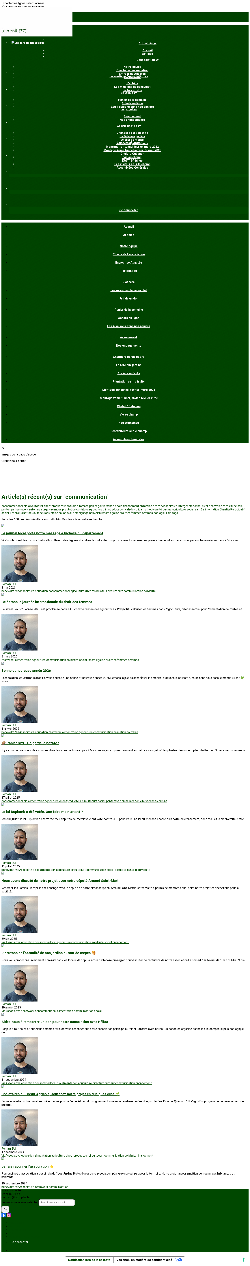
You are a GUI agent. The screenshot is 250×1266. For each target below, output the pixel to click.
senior (5, 513)
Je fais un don (132, 90)
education (118, 509)
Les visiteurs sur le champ (132, 164)
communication (134, 591)
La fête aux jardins (132, 136)
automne (35, 509)
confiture (82, 509)
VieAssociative (168, 506)
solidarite (140, 509)
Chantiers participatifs (132, 133)
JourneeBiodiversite (45, 513)
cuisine (167, 509)
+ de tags (171, 513)
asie (240, 506)
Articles (147, 54)
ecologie (159, 513)
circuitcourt (36, 506)
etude (233, 506)
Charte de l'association (132, 70)
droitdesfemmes (131, 513)
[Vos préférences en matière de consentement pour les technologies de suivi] (243, 1259)
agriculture (179, 509)
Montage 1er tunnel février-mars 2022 (132, 146)
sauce (63, 513)
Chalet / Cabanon (132, 153)
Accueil (148, 50)
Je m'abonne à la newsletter (19, 1202)
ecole (119, 506)
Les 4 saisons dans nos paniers (132, 107)
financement (131, 506)
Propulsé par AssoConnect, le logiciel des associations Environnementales (56, 1250)
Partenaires (128, 271)
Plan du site (16, 1223)
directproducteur (55, 506)
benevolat (216, 506)
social (191, 509)
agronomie (96, 509)
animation (146, 506)
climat (107, 509)
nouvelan (95, 513)
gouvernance (106, 506)
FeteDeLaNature (21, 513)
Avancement (132, 116)
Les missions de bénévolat (132, 87)
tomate (84, 506)
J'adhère (132, 83)
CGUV (12, 1233)
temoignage (81, 513)
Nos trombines (132, 160)
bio (26, 506)
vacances (55, 509)
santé (199, 509)
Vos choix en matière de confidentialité (144, 1260)
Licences (14, 1226)
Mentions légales (20, 1230)
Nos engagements (132, 120)
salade (129, 509)
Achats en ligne (132, 103)
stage (45, 509)
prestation (69, 509)
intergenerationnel (190, 506)
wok (70, 513)
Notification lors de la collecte (89, 1260)
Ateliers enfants (132, 140)
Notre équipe (132, 67)
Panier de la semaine (132, 100)
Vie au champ (129, 414)
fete (226, 506)
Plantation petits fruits (129, 381)
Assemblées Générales (132, 167)
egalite (115, 513)
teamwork (22, 509)
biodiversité (155, 509)
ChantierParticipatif (232, 509)
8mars (105, 513)
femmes (148, 513)
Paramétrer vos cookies (24, 1237)
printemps (8, 509)
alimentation (211, 509)
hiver (205, 506)
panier (93, 506)
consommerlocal (12, 506)
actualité (73, 506)
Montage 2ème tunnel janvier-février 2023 (132, 150)
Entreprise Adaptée (132, 74)
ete (155, 506)
